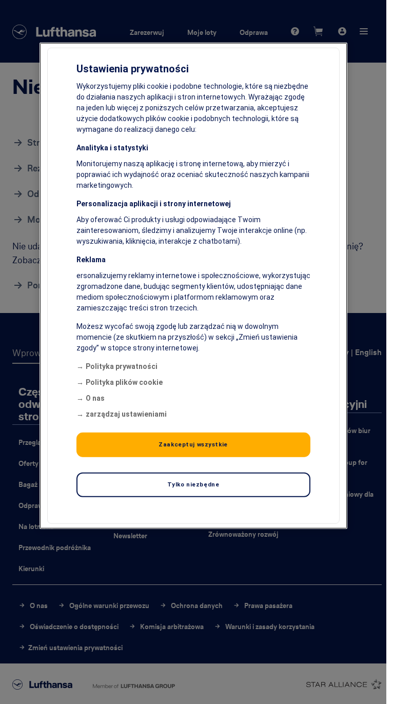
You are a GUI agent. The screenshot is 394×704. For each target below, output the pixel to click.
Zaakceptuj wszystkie (193, 444)
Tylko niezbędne (193, 484)
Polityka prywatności (121, 366)
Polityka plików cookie (124, 382)
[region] (193, 286)
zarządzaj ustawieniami (126, 414)
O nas (95, 398)
